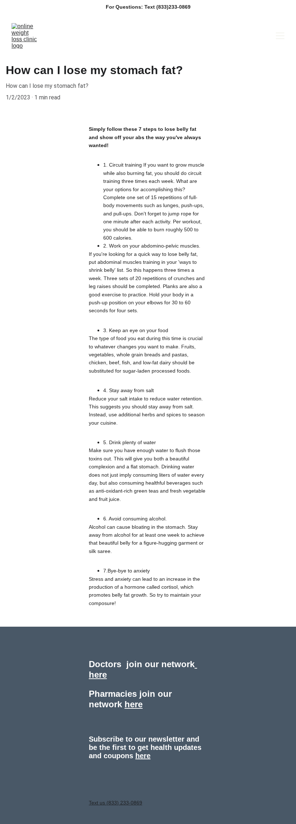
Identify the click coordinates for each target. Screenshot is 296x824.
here (143, 756)
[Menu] (280, 36)
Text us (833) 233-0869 (115, 803)
